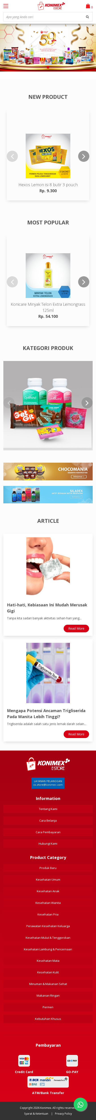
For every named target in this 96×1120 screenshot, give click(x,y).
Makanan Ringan (48, 995)
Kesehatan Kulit (48, 972)
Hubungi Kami (48, 844)
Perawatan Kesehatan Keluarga (48, 926)
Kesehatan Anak (48, 891)
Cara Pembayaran (48, 832)
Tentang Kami (48, 809)
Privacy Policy (63, 1114)
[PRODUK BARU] (48, 405)
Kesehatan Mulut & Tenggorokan (48, 938)
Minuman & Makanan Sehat (48, 984)
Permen (48, 1007)
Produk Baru (48, 868)
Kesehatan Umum (48, 879)
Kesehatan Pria (48, 914)
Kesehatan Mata (48, 961)
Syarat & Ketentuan (36, 1114)
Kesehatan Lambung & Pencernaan (48, 949)
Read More (76, 628)
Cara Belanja (48, 820)
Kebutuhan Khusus (48, 1019)
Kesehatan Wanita (48, 903)
